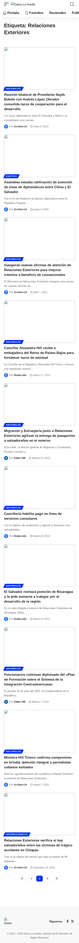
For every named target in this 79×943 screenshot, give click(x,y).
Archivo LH (20, 126)
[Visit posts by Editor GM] (6, 458)
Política (11, 176)
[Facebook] (67, 921)
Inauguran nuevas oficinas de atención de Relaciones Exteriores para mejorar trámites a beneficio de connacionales (37, 270)
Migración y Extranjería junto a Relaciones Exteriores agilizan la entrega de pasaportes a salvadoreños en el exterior (39, 435)
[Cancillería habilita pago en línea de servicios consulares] (39, 487)
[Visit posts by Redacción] (6, 375)
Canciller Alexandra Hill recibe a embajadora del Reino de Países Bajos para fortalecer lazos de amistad (39, 353)
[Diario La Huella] (23, 4)
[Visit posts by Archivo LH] (6, 127)
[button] (7, 4)
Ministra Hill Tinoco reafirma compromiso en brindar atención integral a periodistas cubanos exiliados (38, 762)
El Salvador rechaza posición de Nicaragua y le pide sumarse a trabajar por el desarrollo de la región (38, 596)
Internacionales (17, 834)
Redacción (20, 375)
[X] (72, 921)
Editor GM (19, 458)
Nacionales (13, 89)
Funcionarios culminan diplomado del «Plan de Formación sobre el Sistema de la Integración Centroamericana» (39, 679)
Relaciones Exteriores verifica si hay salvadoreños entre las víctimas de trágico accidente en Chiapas (38, 845)
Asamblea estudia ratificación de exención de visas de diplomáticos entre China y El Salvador (38, 187)
